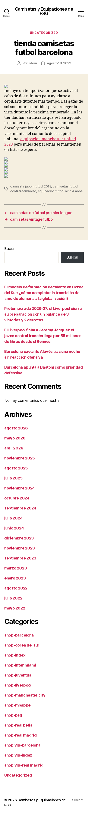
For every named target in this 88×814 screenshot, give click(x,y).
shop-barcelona (19, 635)
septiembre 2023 (20, 558)
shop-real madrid (20, 735)
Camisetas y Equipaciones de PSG (44, 11)
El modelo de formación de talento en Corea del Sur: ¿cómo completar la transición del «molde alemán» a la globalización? (43, 293)
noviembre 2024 (19, 488)
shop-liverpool (17, 685)
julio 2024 (13, 518)
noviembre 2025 (19, 458)
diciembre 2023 (19, 538)
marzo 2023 (15, 568)
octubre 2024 (16, 498)
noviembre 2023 (19, 548)
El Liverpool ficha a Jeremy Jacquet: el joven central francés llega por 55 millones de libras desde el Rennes (42, 336)
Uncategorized (44, 32)
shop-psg (13, 715)
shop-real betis (18, 725)
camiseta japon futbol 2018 (30, 186)
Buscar (9, 248)
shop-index (14, 655)
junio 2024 (14, 528)
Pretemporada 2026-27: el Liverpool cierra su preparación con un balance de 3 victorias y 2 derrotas (43, 314)
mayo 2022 (14, 608)
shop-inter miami (20, 665)
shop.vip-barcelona (22, 745)
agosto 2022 (16, 588)
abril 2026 (13, 448)
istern (32, 63)
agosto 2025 (16, 468)
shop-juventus (17, 675)
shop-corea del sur (21, 645)
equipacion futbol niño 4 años (60, 191)
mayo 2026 (14, 438)
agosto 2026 (16, 428)
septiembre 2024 (20, 508)
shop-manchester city (24, 695)
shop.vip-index (18, 755)
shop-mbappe (17, 705)
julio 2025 (13, 478)
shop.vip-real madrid (24, 765)
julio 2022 (13, 598)
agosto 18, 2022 (59, 63)
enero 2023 (15, 578)
